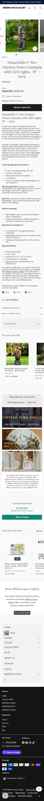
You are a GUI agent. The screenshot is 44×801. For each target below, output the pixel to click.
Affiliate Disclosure (8, 796)
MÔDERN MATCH (8, 706)
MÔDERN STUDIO (9, 710)
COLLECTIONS (7, 699)
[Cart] (35, 7)
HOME (4, 696)
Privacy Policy (33, 793)
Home (4, 57)
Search (4, 720)
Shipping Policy (7, 793)
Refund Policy (20, 793)
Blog (3, 730)
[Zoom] (35, 48)
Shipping (5, 101)
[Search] (39, 13)
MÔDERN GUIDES (9, 703)
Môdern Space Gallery (15, 271)
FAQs (4, 727)
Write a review (22, 517)
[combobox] (22, 13)
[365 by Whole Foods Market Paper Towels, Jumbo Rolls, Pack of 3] (17, 556)
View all (39, 531)
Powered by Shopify (25, 796)
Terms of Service (32, 790)
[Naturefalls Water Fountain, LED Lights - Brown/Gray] (17, 359)
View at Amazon (22, 107)
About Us (5, 723)
